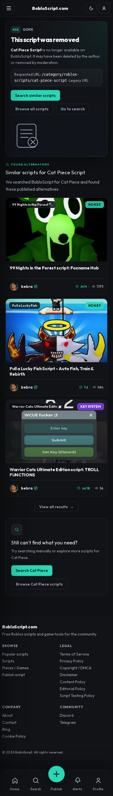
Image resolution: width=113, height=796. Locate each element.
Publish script (13, 674)
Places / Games (15, 667)
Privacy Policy (71, 661)
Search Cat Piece (32, 570)
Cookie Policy (14, 736)
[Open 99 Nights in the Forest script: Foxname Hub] (56, 246)
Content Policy (72, 681)
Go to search (73, 108)
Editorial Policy (72, 688)
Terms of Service (74, 654)
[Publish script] (56, 774)
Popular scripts (15, 654)
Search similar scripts (35, 95)
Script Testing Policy (77, 695)
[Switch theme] (91, 8)
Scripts (8, 661)
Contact (9, 722)
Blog (6, 729)
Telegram (68, 722)
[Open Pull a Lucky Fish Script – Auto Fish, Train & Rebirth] (56, 347)
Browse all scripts (32, 108)
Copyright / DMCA (75, 667)
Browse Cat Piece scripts (39, 584)
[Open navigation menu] (9, 8)
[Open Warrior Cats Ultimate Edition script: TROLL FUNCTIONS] (56, 448)
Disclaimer (69, 674)
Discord (67, 715)
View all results (56, 506)
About (7, 715)
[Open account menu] (104, 8)
